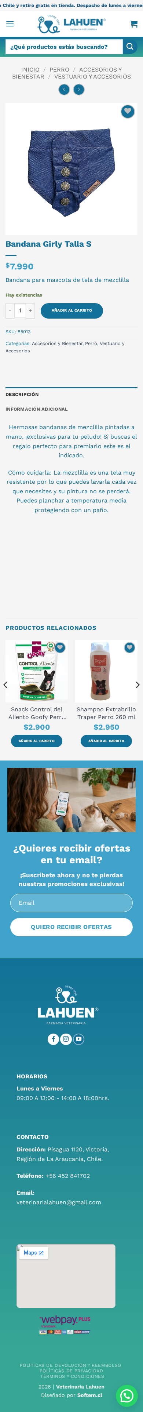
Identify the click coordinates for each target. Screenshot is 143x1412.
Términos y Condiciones (72, 1376)
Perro (59, 69)
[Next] (137, 699)
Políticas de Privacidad (71, 1370)
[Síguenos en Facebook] (53, 1039)
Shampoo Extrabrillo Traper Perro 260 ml (106, 713)
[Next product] (64, 89)
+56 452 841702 (67, 1175)
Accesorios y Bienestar (57, 343)
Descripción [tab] (22, 394)
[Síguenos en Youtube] (79, 1039)
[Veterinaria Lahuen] (71, 24)
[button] (10, 24)
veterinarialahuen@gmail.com (58, 1202)
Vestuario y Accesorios (92, 76)
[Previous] (5, 699)
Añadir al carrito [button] (37, 741)
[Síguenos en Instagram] (66, 1039)
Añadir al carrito (72, 310)
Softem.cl (89, 1395)
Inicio (30, 69)
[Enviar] (130, 47)
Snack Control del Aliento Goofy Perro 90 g (36, 713)
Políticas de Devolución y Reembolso (70, 1365)
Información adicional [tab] (37, 409)
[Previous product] (78, 89)
